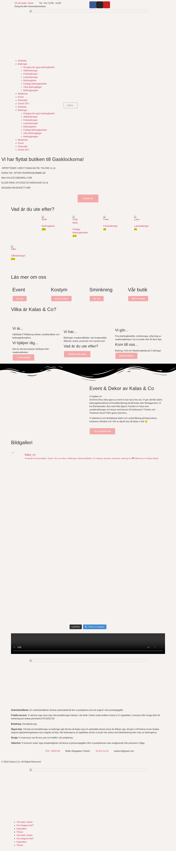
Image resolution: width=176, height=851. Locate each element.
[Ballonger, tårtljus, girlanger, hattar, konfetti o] (107, 605)
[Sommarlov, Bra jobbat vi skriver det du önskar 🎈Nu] (68, 512)
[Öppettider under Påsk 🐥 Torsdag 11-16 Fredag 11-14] (146, 565)
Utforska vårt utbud (77, 354)
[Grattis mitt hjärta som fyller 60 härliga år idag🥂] (146, 538)
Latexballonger (30, 77)
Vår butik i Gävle (24, 822)
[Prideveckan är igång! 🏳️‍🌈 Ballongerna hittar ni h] (30, 476)
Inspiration (21, 828)
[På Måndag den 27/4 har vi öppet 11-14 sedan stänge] (30, 561)
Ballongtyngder (30, 90)
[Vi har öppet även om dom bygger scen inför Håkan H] (68, 480)
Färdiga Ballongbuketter (35, 84)
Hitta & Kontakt (138, 298)
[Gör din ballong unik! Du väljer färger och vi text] (107, 571)
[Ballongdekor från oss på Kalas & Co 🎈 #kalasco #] (30, 594)
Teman (19, 832)
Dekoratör (23, 100)
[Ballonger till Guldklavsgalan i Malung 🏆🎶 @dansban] (107, 473)
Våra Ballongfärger (32, 87)
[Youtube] (106, 4)
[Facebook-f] (92, 4)
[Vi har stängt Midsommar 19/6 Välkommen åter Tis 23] (146, 470)
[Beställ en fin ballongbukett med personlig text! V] (146, 512)
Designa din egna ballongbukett (38, 67)
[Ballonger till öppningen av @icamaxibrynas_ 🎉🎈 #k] (68, 595)
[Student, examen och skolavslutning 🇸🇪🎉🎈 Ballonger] (30, 538)
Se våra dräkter (61, 298)
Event (21, 97)
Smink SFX (23, 103)
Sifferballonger (30, 70)
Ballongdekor (29, 80)
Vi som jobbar (23, 357)
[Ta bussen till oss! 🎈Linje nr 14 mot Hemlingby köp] (30, 504)
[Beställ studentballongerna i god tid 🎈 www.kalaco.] (107, 540)
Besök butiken (126, 356)
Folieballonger (30, 74)
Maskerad (23, 93)
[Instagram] (99, 4)
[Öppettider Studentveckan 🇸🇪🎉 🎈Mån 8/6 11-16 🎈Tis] (107, 511)
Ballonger (22, 64)
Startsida (22, 61)
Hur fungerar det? (25, 825)
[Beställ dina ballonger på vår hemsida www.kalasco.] (146, 600)
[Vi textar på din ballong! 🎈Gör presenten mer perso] (68, 541)
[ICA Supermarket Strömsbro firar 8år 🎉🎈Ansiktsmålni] (68, 563)
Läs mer (19, 298)
